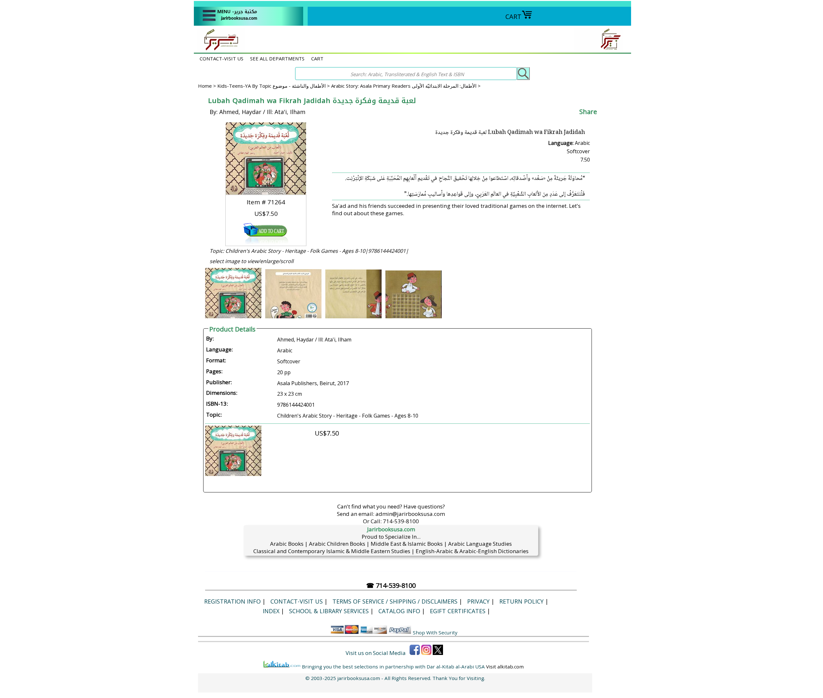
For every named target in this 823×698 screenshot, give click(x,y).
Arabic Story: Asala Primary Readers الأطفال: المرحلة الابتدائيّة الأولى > (406, 86)
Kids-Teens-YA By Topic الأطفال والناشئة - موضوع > (274, 86)
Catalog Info (399, 611)
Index (271, 611)
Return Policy (521, 601)
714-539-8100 (401, 521)
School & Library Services (329, 611)
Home (205, 86)
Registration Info (232, 601)
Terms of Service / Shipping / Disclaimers (394, 601)
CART (513, 16)
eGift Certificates (457, 611)
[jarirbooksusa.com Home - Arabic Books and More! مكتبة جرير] (219, 49)
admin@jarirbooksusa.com (410, 513)
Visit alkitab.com (505, 666)
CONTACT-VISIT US (221, 58)
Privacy (478, 601)
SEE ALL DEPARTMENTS (277, 58)
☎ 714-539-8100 (391, 585)
